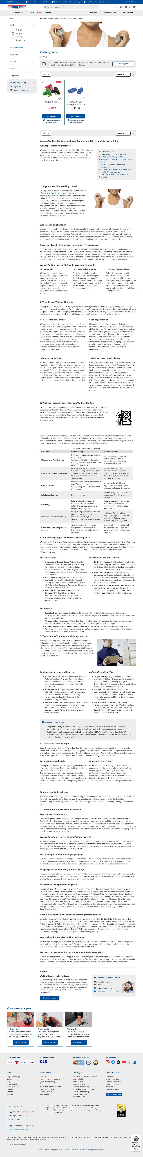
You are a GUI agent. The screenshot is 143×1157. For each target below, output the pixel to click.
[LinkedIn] (134, 1062)
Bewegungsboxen (80, 1094)
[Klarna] (31, 1062)
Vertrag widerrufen (114, 1094)
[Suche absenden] (45, 7)
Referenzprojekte (79, 1097)
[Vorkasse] (10, 1062)
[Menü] (139, 1136)
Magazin (10, 1092)
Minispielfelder (78, 1079)
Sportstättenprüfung (81, 1087)
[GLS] (55, 1062)
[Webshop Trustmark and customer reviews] (82, 1062)
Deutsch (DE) (129, 2)
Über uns (43, 1084)
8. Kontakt (103, 177)
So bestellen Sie (112, 1084)
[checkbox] (23, 30)
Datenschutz (48, 1150)
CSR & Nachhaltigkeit (48, 1089)
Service (93, 13)
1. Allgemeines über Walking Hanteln (113, 154)
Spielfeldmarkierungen (82, 1092)
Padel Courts (78, 1082)
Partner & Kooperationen (50, 1079)
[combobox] (71, 7)
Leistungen (128, 13)
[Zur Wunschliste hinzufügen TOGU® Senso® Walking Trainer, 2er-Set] (83, 98)
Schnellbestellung (113, 1079)
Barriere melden (98, 1150)
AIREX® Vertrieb (46, 1092)
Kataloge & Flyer (13, 1087)
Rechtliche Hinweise (71, 1150)
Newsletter (11, 1094)
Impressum (58, 1150)
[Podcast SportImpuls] (129, 1062)
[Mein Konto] (126, 7)
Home (45, 19)
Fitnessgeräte (54, 19)
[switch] (136, 1149)
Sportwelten (44, 1094)
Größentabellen (13, 1084)
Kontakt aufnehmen (50, 998)
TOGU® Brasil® (51, 102)
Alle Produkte (17, 13)
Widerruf (109, 1087)
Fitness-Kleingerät (55, 193)
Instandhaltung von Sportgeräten (86, 1089)
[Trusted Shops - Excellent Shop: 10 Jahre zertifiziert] (121, 1110)
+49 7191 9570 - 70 (105, 988)
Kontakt (10, 1089)
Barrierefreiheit (85, 1150)
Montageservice (79, 1084)
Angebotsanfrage (13, 1077)
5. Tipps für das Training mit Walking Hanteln (116, 169)
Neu (32, 13)
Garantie (109, 1077)
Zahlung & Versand (113, 1089)
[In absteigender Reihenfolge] (133, 74)
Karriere (43, 1077)
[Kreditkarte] (17, 1062)
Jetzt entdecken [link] (20, 1042)
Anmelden (119, 7)
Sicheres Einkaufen (81, 1057)
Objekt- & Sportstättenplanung (85, 1077)
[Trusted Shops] (95, 1062)
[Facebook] (113, 1062)
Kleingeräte (65, 19)
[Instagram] (108, 1062)
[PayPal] (24, 1062)
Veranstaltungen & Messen (50, 1087)
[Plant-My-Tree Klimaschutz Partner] (47, 1107)
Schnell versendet (47, 1057)
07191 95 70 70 (15, 1119)
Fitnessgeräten (78, 254)
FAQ (8, 1082)
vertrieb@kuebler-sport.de (108, 991)
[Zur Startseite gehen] (17, 7)
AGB (40, 1150)
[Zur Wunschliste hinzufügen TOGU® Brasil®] (59, 98)
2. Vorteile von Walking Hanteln (111, 157)
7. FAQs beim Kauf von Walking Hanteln (114, 174)
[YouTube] (124, 1062)
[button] (22, 25)
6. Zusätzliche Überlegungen (110, 172)
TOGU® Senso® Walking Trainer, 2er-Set (75, 103)
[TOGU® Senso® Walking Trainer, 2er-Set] (75, 90)
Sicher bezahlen (13, 1057)
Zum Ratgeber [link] (123, 64)
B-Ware (9, 1079)
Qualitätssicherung (47, 1082)
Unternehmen (110, 13)
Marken (48, 13)
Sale (39, 13)
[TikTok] (118, 1062)
